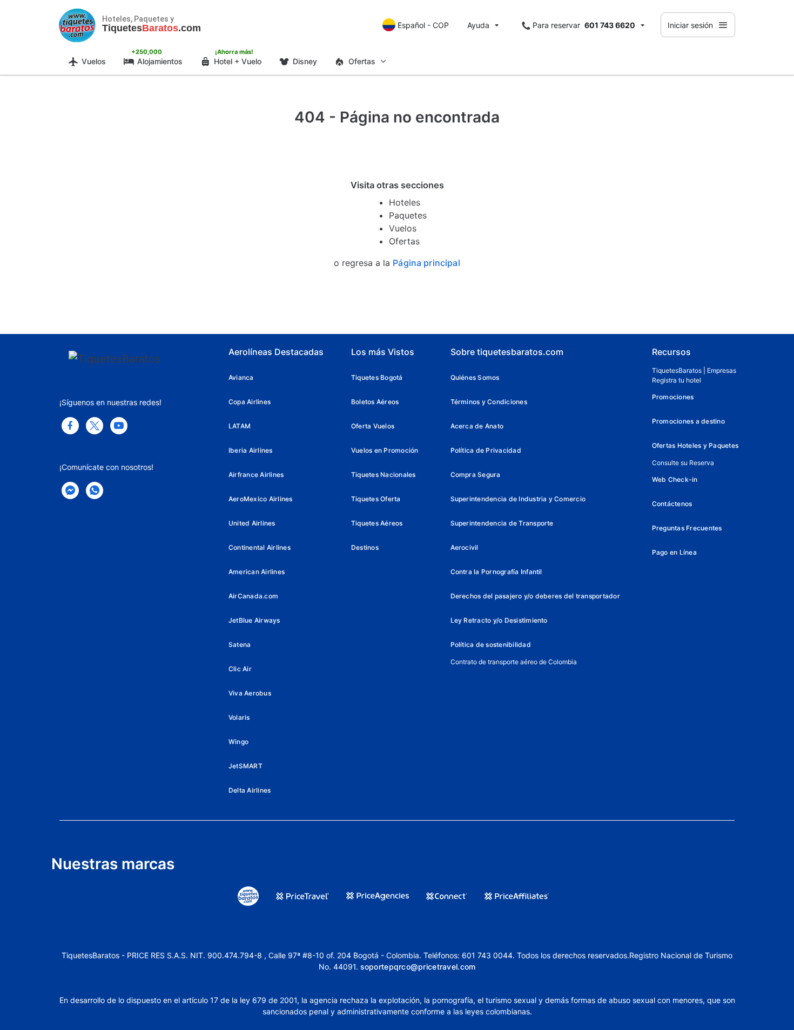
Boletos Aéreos (375, 402)
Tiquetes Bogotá (377, 377)
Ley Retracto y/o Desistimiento (499, 620)
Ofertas (404, 241)
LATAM (239, 426)
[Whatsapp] (94, 490)
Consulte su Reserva (683, 463)
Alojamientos (160, 61)
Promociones (673, 397)
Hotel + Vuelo (237, 61)
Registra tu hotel (676, 380)
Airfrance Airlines (256, 474)
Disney (305, 61)
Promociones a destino (688, 421)
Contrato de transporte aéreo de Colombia (513, 662)
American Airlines (256, 572)
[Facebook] (70, 425)
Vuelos (94, 61)
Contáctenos (672, 504)
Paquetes (408, 215)
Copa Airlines (249, 402)
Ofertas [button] (361, 61)
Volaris (239, 717)
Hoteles (404, 202)
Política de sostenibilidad (490, 644)
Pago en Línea (674, 552)
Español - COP (423, 25)
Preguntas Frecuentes (687, 528)
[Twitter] (94, 425)
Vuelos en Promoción (385, 450)
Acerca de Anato (477, 426)
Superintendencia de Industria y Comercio (518, 499)
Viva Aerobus (249, 693)
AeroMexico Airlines (260, 499)
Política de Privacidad (485, 450)
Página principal (426, 263)
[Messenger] (70, 490)
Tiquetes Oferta (376, 499)
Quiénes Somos (475, 377)
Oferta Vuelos (372, 426)
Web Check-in (675, 479)
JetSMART (245, 766)
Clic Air (240, 669)
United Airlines (251, 523)
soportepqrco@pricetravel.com (418, 966)
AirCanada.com (253, 596)
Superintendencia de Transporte (502, 523)
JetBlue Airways (254, 620)
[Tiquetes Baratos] (77, 25)
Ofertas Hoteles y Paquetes (695, 445)
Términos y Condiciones (488, 402)
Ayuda (478, 25)
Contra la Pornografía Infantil (496, 572)
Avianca (241, 377)
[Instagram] (118, 425)
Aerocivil (464, 547)
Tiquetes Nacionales (383, 474)
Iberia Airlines (250, 450)
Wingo (238, 742)
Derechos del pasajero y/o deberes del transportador (535, 596)
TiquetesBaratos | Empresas (694, 370)
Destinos (365, 547)
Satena (239, 644)
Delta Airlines (249, 790)
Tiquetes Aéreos (377, 523)
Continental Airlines (259, 547)
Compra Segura (475, 474)
